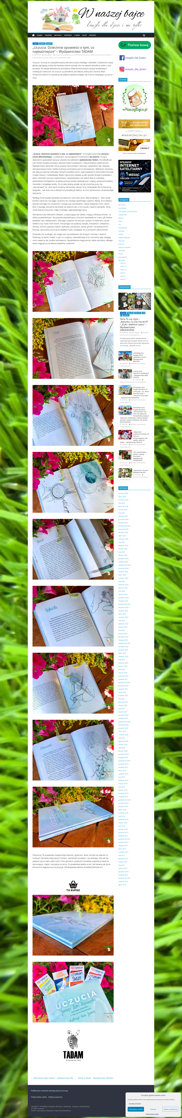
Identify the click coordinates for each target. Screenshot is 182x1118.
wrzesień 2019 (123, 764)
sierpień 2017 (123, 846)
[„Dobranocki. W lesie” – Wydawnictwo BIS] (125, 469)
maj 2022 (121, 660)
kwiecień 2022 (123, 663)
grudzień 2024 (123, 559)
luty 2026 (121, 513)
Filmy (120, 221)
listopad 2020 (123, 718)
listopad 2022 (123, 640)
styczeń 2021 (122, 712)
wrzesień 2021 (123, 686)
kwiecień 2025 (123, 545)
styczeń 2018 (122, 829)
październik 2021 (124, 682)
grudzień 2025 (123, 519)
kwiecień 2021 (123, 702)
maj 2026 (121, 503)
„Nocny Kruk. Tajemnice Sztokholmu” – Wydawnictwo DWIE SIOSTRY (141, 374)
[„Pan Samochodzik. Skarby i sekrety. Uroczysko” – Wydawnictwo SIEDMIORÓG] (125, 451)
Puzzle (120, 254)
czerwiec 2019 (123, 774)
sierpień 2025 (123, 532)
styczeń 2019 (122, 790)
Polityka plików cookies (152, 1114)
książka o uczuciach (88, 55)
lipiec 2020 (122, 731)
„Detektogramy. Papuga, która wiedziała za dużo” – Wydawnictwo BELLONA (140, 357)
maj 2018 (121, 816)
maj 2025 (121, 542)
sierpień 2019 (123, 767)
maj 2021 (121, 699)
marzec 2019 (122, 784)
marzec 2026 (122, 510)
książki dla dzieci (100, 55)
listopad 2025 (123, 523)
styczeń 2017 (122, 868)
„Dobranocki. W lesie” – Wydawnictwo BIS (141, 471)
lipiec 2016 (122, 885)
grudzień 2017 (123, 833)
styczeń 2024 (122, 594)
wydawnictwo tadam (65, 57)
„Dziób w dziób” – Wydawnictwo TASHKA (96, 1078)
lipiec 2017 (122, 849)
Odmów (153, 1109)
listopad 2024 (123, 562)
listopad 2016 (123, 875)
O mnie (77, 35)
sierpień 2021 (123, 689)
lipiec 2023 (122, 614)
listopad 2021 (123, 679)
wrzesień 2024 (123, 568)
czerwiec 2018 (123, 813)
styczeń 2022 (122, 673)
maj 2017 (121, 855)
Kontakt (92, 35)
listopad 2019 (123, 757)
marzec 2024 (122, 588)
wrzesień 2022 (123, 647)
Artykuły (58, 35)
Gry (119, 224)
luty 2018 (121, 826)
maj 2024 (121, 581)
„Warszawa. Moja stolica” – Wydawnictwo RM (52, 1078)
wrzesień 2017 (123, 842)
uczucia (56, 57)
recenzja (45, 57)
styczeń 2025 (122, 555)
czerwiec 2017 (123, 852)
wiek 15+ (123, 270)
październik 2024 (124, 565)
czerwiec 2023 (123, 617)
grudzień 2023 (123, 598)
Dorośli (120, 218)
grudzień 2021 (123, 676)
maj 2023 (121, 620)
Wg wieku (121, 260)
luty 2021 (121, 709)
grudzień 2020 (123, 715)
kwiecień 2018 (123, 819)
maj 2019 (121, 777)
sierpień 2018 (123, 806)
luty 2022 (121, 669)
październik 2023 (124, 604)
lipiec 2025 (122, 536)
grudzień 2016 (123, 872)
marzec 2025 (122, 549)
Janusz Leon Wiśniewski (75, 55)
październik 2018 (124, 800)
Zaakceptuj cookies (136, 1109)
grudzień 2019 (123, 754)
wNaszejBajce (48, 55)
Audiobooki (122, 208)
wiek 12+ (123, 266)
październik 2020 (124, 722)
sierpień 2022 (123, 650)
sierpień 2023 (123, 611)
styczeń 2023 (122, 634)
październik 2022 (124, 643)
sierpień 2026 (123, 493)
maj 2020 (121, 738)
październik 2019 (124, 761)
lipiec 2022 (122, 653)
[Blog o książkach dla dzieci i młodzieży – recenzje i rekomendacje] (33, 35)
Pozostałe (121, 251)
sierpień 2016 (123, 881)
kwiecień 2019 (123, 780)
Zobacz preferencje (171, 1109)
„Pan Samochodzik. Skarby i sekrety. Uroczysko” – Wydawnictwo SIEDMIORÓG (140, 456)
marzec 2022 (122, 666)
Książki (39, 35)
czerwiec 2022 (123, 656)
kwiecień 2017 (123, 859)
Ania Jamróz (58, 55)
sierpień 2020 (123, 728)
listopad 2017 (123, 836)
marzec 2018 (122, 823)
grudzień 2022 (123, 637)
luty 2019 (121, 787)
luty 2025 (121, 552)
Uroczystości (122, 257)
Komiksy (121, 231)
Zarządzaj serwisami (135, 1103)
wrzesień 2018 (123, 803)
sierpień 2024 (123, 572)
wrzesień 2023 (123, 607)
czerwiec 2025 (123, 539)
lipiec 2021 (122, 692)
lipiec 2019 (122, 771)
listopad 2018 (123, 797)
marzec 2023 (122, 627)
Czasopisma (122, 215)
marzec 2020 (122, 744)
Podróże (48, 35)
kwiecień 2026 (123, 506)
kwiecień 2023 (123, 624)
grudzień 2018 (123, 793)
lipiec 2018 (122, 810)
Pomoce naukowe (124, 247)
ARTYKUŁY (122, 205)
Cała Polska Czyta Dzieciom (127, 211)
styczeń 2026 (122, 516)
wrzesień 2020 (123, 725)
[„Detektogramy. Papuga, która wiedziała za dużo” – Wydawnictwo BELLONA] (125, 352)
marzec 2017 (122, 862)
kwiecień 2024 (123, 585)
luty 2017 (121, 865)
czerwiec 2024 (123, 578)
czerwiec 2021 (123, 696)
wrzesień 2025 (123, 529)
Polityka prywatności (55, 1097)
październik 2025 (124, 526)
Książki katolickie (124, 238)
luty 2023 (121, 630)
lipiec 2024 (122, 575)
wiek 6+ (42, 44)
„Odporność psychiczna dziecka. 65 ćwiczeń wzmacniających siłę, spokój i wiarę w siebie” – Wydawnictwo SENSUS (134, 437)
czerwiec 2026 (123, 500)
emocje (65, 55)
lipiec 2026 (122, 497)
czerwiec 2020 (123, 735)
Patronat (68, 35)
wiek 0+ (123, 263)
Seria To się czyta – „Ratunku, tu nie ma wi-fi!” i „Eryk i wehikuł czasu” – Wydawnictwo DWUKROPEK (134, 324)
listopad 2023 (123, 601)
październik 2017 (124, 839)
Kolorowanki (122, 228)
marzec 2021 (122, 705)
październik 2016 (124, 878)
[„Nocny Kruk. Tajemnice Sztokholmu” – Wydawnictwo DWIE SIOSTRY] (125, 370)
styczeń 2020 (122, 751)
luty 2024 (121, 591)
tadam (51, 57)
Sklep (84, 35)
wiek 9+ (49, 44)
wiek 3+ (123, 273)
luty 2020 (121, 748)
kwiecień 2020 (123, 741)
